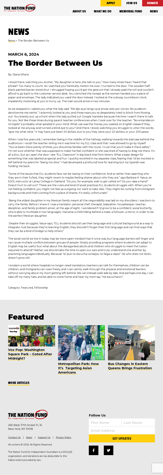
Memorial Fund (130, 11)
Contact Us (14, 437)
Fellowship (41, 287)
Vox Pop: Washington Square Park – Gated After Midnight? (30, 354)
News (154, 11)
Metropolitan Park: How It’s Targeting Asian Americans (78, 368)
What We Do (102, 11)
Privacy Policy (63, 437)
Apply (111, 3)
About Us (79, 11)
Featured (27, 287)
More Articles (18, 383)
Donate (152, 3)
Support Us (44, 437)
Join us (131, 3)
